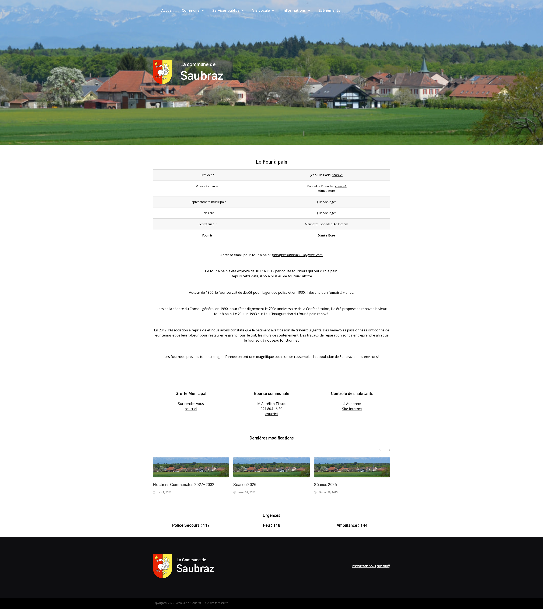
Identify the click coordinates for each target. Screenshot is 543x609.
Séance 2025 (325, 485)
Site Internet (352, 408)
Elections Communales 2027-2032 (183, 485)
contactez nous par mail (370, 566)
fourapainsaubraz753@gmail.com (297, 255)
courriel (337, 175)
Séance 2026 (244, 485)
